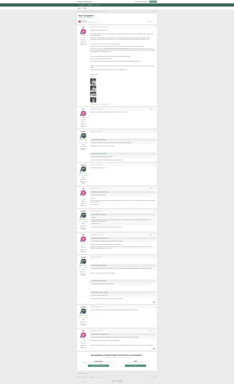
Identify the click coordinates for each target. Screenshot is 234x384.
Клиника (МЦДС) (81, 4)
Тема (113, 380)
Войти (135, 365)
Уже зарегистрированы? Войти (141, 1)
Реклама (98, 4)
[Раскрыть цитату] (92, 139)
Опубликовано (96, 108)
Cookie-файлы (119, 380)
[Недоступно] (93, 81)
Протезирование (93, 22)
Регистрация (153, 1)
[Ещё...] (155, 27)
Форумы (79, 8)
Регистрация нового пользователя (98, 365)
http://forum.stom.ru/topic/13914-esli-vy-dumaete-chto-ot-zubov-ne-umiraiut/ (106, 298)
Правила (85, 8)
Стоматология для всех (84, 1)
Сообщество (90, 4)
